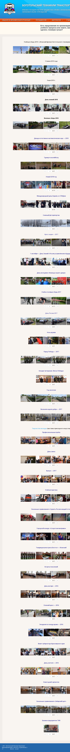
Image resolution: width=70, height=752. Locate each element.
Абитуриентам (56, 20)
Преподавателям (41, 20)
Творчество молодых (39, 428)
